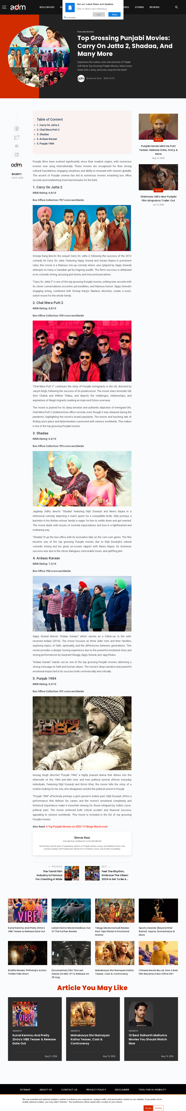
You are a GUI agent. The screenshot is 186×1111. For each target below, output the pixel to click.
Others (139, 7)
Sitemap (25, 1089)
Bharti (17, 174)
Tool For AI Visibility (152, 1089)
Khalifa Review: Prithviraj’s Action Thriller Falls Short (27, 972)
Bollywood (47, 7)
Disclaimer (122, 1089)
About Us (46, 1089)
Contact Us (69, 1089)
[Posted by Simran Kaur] (81, 78)
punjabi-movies (85, 32)
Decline (158, 1108)
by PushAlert (71, 17)
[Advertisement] (11, 59)
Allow (114, 14)
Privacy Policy (96, 1089)
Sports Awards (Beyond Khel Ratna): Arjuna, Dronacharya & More (157, 931)
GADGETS (17, 1031)
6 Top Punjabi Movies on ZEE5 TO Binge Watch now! (77, 826)
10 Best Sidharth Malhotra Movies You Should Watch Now (148, 1039)
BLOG (158, 140)
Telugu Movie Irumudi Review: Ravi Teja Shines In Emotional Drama (112, 931)
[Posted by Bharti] (17, 165)
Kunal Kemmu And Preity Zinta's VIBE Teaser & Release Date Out (26, 929)
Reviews (154, 7)
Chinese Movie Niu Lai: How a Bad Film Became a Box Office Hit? (158, 972)
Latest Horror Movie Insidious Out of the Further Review (71, 929)
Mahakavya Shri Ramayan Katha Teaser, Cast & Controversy (114, 972)
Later (98, 14)
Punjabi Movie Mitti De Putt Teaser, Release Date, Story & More (158, 150)
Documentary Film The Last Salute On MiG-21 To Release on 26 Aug (70, 974)
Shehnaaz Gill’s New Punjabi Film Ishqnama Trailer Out (158, 198)
